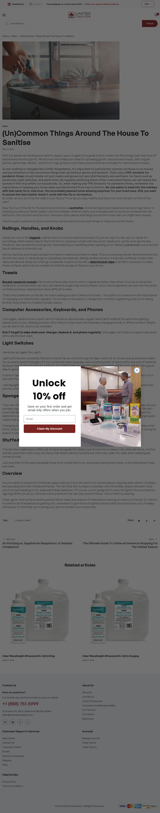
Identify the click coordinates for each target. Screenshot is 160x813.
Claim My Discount (49, 428)
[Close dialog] (137, 370)
